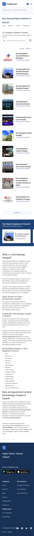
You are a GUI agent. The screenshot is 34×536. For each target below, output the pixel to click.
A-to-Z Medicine (7, 513)
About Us (5, 489)
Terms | (4, 532)
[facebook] (22, 528)
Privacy (10, 532)
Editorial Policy (6, 501)
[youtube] (18, 528)
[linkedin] (31, 528)
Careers (4, 497)
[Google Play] (8, 471)
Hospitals (10, 25)
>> (13, 439)
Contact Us (5, 505)
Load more (17, 212)
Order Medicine (21, 489)
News (4, 493)
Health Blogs (6, 517)
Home (3, 25)
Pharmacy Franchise (23, 485)
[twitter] (26, 528)
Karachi (18, 25)
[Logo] (4, 447)
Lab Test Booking (22, 493)
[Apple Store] (22, 471)
